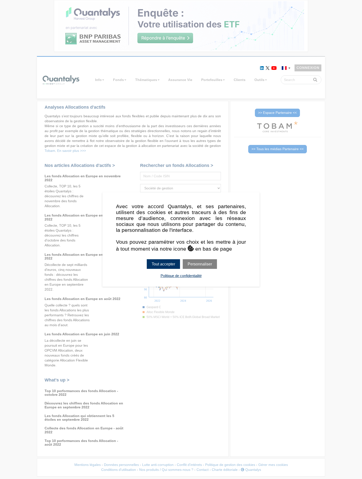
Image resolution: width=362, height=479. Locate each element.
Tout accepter (163, 264)
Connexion (307, 68)
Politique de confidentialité (181, 276)
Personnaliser (200, 264)
